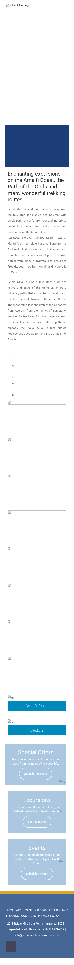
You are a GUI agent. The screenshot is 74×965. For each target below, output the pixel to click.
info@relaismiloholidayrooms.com (37, 935)
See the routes (37, 821)
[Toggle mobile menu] (66, 10)
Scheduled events (37, 874)
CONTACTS (28, 915)
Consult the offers (35, 774)
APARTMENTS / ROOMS (31, 910)
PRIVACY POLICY (49, 915)
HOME (10, 910)
